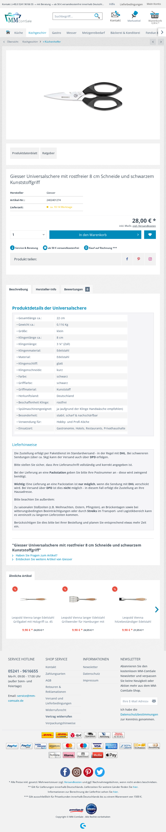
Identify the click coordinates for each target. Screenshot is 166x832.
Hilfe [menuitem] (112, 4)
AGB (48, 680)
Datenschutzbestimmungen (139, 714)
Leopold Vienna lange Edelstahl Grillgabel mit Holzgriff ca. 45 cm (33, 620)
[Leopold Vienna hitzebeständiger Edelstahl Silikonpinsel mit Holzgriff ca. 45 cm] (133, 599)
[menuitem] (77, 16)
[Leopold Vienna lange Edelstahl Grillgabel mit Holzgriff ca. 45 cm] (33, 599)
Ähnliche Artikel (20, 576)
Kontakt (51, 667)
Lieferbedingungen (131, 4)
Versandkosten (73, 782)
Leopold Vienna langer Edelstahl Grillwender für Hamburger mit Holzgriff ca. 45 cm (83, 620)
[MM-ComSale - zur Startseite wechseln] (18, 18)
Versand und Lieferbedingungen (58, 700)
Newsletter (90, 667)
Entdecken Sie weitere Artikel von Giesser (43, 559)
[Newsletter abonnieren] (154, 701)
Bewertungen (76, 289)
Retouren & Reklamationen (56, 689)
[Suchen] (98, 16)
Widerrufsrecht (56, 710)
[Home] (8, 32)
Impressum (90, 680)
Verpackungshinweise (61, 723)
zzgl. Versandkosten (144, 226)
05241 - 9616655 (23, 671)
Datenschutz (91, 674)
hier (135, 787)
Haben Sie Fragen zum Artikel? (36, 555)
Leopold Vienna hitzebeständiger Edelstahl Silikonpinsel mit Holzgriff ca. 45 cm (133, 620)
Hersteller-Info (46, 289)
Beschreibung (18, 289)
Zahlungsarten (55, 674)
